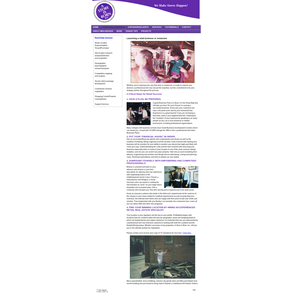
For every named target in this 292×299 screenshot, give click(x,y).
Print (99, 290)
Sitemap (104, 290)
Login (194, 289)
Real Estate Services (104, 38)
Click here (187, 233)
